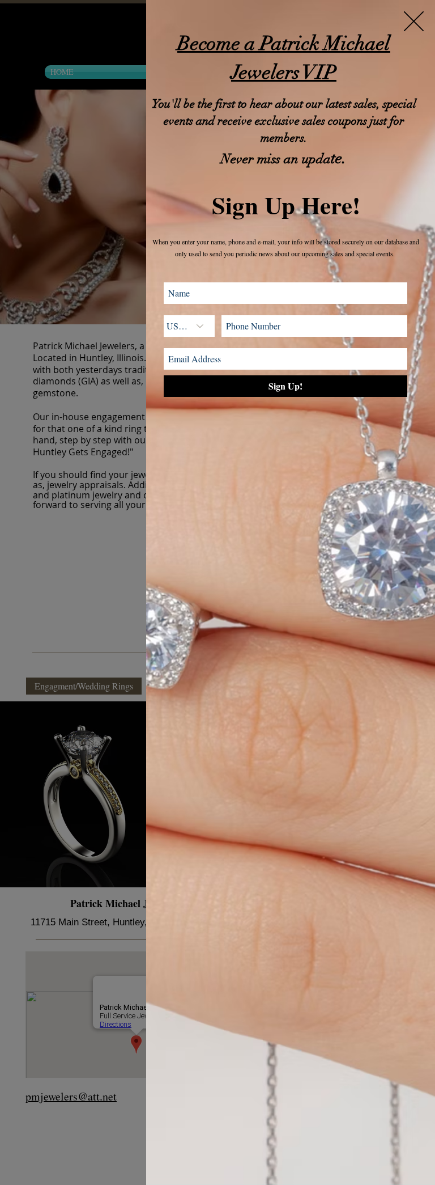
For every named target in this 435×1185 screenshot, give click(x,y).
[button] (414, 21)
